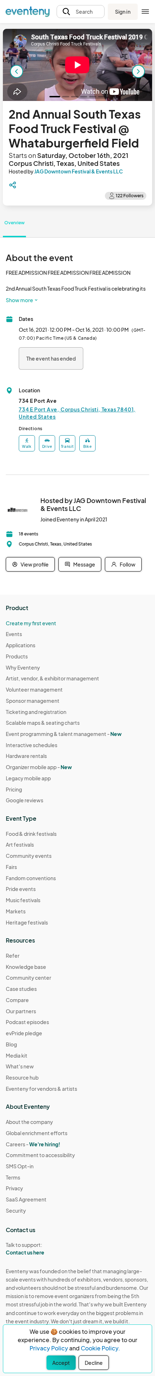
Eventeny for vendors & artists (41, 1088)
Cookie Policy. (100, 1348)
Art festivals (20, 844)
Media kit (16, 1055)
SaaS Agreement (26, 1199)
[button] (81, 12)
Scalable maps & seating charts (43, 722)
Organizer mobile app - (39, 767)
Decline (94, 1362)
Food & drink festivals (31, 833)
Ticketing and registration (36, 712)
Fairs (11, 867)
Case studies (21, 988)
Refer (12, 955)
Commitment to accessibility (40, 1155)
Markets (16, 911)
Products (17, 656)
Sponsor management (32, 700)
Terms (13, 1177)
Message (84, 564)
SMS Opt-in (20, 1166)
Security (16, 1210)
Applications (20, 645)
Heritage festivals (27, 922)
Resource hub (22, 1077)
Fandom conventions (31, 878)
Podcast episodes (27, 1022)
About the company (29, 1122)
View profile (35, 564)
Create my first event (31, 623)
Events (14, 634)
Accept (61, 1362)
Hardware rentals (26, 756)
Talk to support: (25, 1249)
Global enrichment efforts (36, 1133)
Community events (29, 855)
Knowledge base (26, 966)
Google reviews (24, 800)
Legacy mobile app (28, 778)
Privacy (14, 1188)
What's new (20, 1066)
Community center (28, 977)
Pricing (14, 789)
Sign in (122, 11)
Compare (17, 1000)
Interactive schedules (31, 745)
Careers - (33, 1144)
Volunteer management (34, 689)
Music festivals (23, 900)
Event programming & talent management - (63, 734)
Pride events (21, 889)
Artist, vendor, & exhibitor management (52, 678)
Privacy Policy (49, 1348)
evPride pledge (24, 1033)
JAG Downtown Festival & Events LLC (78, 171)
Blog (11, 1044)
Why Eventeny (23, 667)
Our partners (21, 1011)
